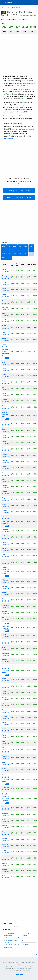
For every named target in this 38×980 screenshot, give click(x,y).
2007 (9, 246)
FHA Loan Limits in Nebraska (18, 198)
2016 (25, 250)
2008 (14, 246)
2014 (14, 250)
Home (3, 7)
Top (36, 954)
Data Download (26, 962)
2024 (3, 258)
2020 (14, 254)
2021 (20, 254)
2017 (31, 250)
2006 (3, 246)
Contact (19, 964)
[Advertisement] (19, 54)
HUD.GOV (11, 968)
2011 (31, 246)
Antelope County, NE (23, 83)
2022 (25, 254)
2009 (20, 246)
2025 (9, 258)
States (8, 7)
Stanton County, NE (22, 85)
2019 (9, 254)
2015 (20, 250)
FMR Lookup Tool (16, 962)
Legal (32, 962)
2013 (9, 250)
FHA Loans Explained (12, 938)
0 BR (12, 264)
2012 (3, 250)
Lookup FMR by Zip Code (18, 191)
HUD (25, 112)
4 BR (34, 264)
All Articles (26, 944)
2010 (25, 246)
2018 (3, 254)
